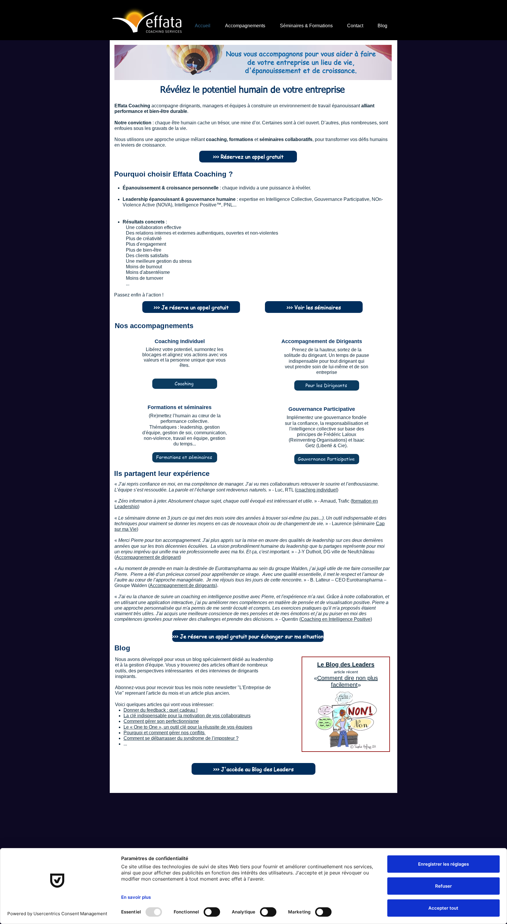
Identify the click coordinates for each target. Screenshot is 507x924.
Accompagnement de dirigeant (148, 557)
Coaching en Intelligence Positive (336, 619)
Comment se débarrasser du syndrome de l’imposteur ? (181, 738)
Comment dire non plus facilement (347, 681)
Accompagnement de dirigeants (183, 585)
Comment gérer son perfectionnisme (161, 721)
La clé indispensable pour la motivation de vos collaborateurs (187, 715)
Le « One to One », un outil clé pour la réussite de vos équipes (188, 727)
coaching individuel (316, 489)
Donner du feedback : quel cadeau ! (160, 710)
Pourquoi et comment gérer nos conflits (165, 732)
